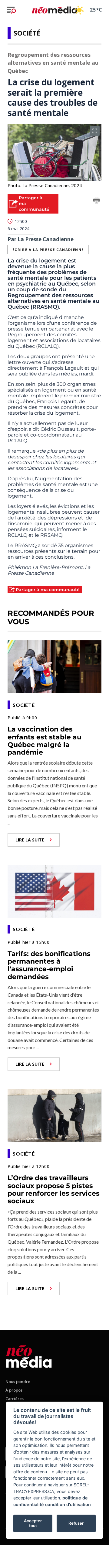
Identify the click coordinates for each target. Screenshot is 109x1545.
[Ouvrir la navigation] (11, 10)
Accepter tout (33, 1523)
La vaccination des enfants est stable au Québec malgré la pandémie (44, 740)
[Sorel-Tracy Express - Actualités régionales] (54, 9)
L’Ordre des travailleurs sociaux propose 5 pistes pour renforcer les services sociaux (54, 1189)
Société (27, 32)
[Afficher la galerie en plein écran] (94, 131)
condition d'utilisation (68, 1504)
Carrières (14, 1398)
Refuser (76, 1523)
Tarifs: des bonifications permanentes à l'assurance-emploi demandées (49, 965)
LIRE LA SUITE (29, 840)
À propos (13, 1390)
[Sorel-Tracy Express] (28, 1355)
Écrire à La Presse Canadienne (48, 249)
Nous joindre (17, 1381)
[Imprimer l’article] (96, 201)
